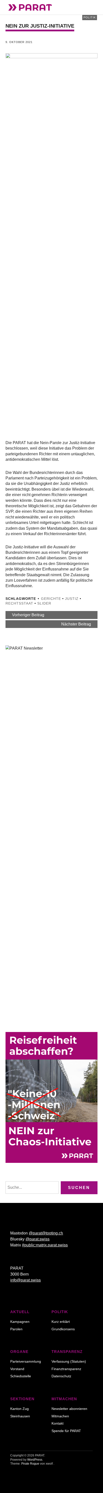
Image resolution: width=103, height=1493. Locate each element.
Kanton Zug (19, 1409)
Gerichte (51, 599)
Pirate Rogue (30, 1463)
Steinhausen (20, 1416)
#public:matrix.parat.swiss (45, 1245)
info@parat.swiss (25, 1280)
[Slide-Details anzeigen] (52, 1097)
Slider (44, 603)
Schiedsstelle (20, 1376)
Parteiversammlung (25, 1361)
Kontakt (58, 1423)
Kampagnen (20, 1322)
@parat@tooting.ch (46, 1233)
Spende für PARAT (66, 1431)
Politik (90, 17)
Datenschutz (61, 1376)
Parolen (16, 1329)
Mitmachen (60, 1416)
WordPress (34, 1459)
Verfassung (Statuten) (69, 1361)
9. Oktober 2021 (19, 42)
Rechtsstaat (19, 603)
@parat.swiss (38, 1239)
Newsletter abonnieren (69, 1409)
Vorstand (17, 1369)
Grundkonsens (63, 1329)
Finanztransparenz (66, 1369)
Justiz (71, 599)
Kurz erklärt (61, 1322)
